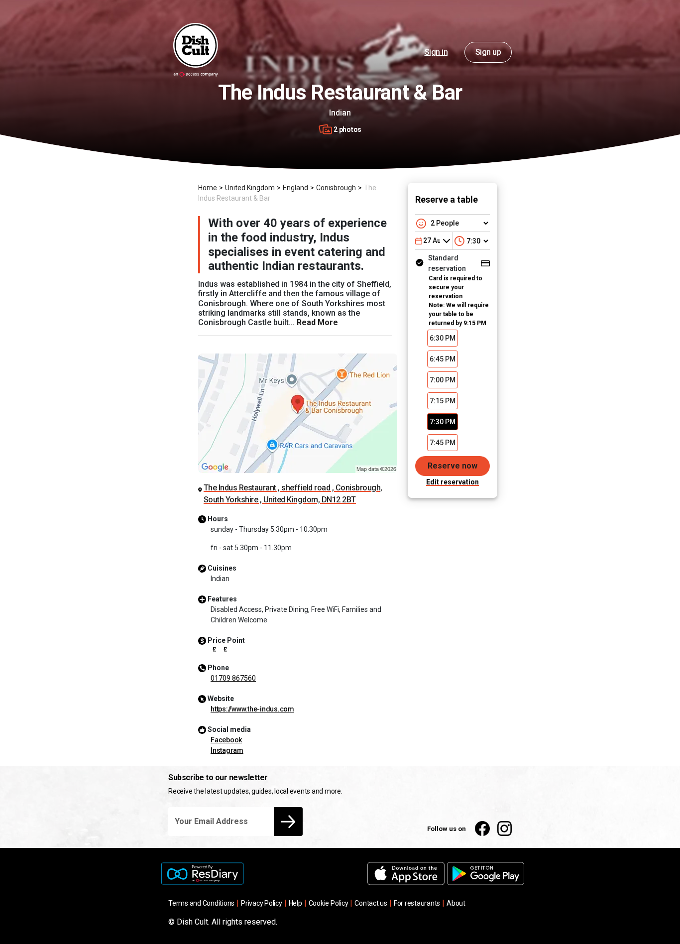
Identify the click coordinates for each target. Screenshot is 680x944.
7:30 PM (442, 422)
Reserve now (452, 466)
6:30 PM (442, 338)
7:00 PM (442, 380)
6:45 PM (442, 359)
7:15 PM (442, 401)
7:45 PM (442, 443)
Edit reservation (452, 482)
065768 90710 (233, 678)
